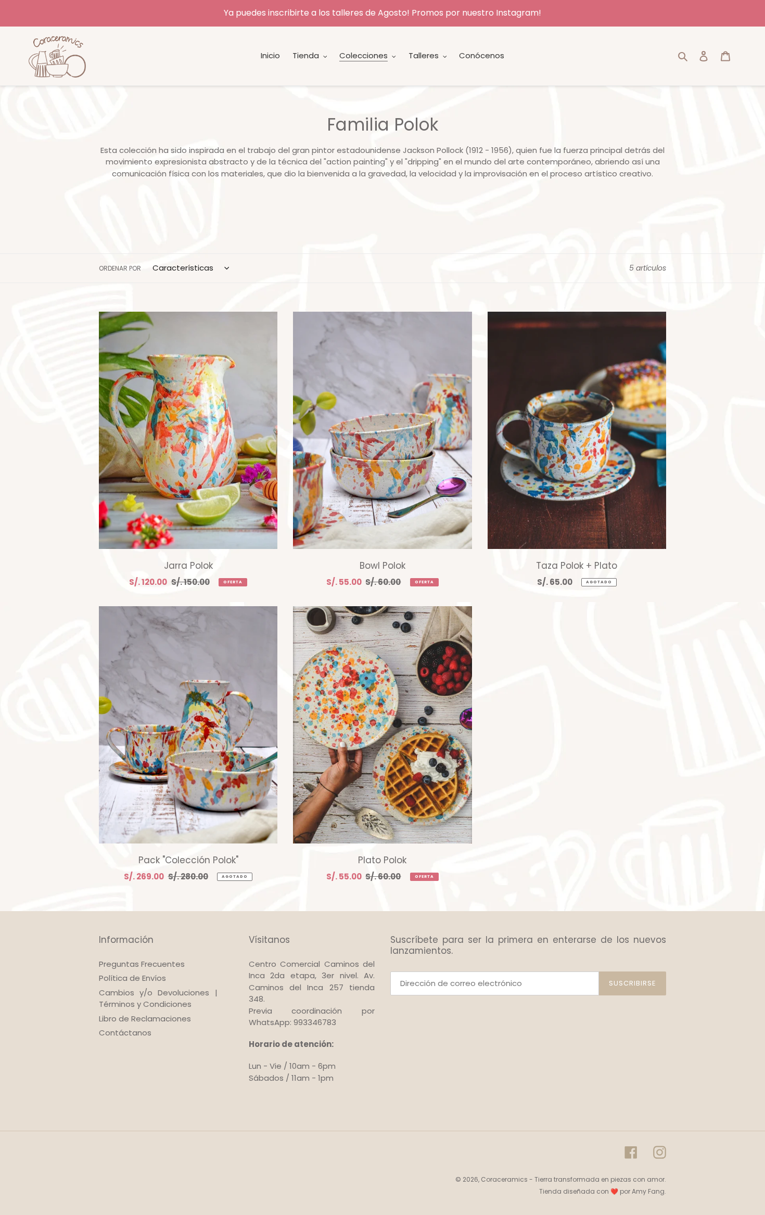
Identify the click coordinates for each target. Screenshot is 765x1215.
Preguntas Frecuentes (142, 963)
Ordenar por (120, 268)
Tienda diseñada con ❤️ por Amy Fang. (602, 1191)
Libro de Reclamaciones (145, 1018)
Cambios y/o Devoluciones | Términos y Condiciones (158, 998)
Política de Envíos (132, 978)
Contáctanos (125, 1032)
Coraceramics (504, 1179)
